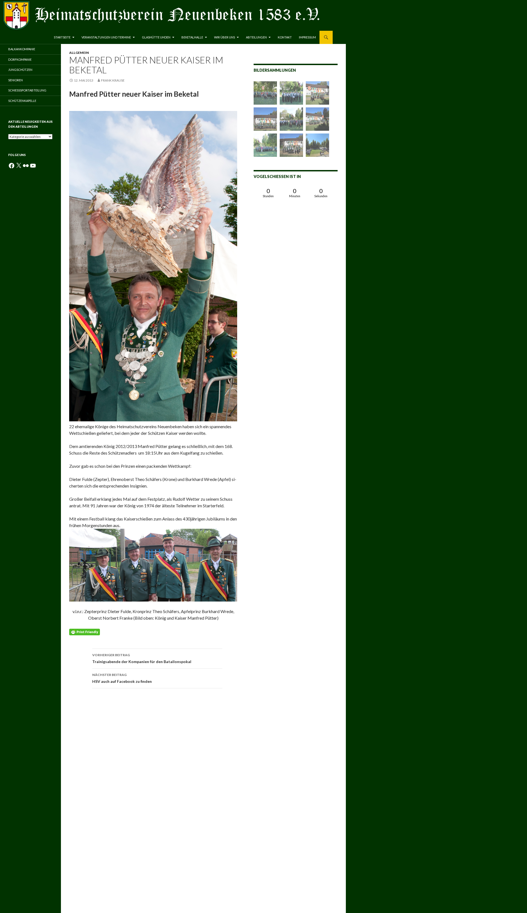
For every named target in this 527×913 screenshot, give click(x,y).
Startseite (62, 37)
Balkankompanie (21, 49)
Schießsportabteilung (27, 90)
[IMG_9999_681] (317, 119)
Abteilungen (256, 37)
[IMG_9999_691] (265, 93)
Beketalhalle (192, 37)
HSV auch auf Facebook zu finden (122, 678)
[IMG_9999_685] (265, 145)
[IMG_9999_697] (265, 119)
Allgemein (79, 53)
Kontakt (285, 37)
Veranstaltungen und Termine (106, 37)
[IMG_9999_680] (291, 145)
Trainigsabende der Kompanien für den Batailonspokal (141, 658)
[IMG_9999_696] (291, 119)
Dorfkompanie (20, 59)
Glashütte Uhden (156, 37)
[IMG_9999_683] (317, 93)
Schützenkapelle (22, 100)
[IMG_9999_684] (291, 93)
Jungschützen (20, 69)
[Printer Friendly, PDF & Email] (84, 631)
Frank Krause (113, 80)
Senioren (15, 80)
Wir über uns (224, 37)
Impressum (307, 37)
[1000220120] (317, 145)
